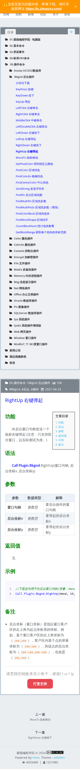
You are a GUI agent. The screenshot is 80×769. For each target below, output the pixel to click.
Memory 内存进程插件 (27, 276)
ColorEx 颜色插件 (24, 245)
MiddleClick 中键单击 (29, 120)
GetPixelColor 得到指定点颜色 (34, 164)
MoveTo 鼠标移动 (27, 158)
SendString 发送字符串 (30, 189)
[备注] (2, 610)
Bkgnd (15, 389)
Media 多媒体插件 (24, 269)
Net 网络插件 (21, 288)
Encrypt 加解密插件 (25, 257)
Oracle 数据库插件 (24, 300)
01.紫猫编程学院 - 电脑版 (24, 39)
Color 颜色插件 (22, 238)
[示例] (2, 570)
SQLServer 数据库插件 (27, 313)
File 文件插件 (21, 263)
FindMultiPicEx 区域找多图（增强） (38, 207)
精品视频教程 (17, 356)
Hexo (35, 757)
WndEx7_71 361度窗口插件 (30, 344)
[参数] (2, 483)
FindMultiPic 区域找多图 (31, 201)
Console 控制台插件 (25, 251)
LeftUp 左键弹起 (26, 139)
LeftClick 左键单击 (27, 108)
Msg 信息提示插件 (24, 282)
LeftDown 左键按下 (28, 133)
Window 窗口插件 (24, 338)
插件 (36, 389)
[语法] (2, 452)
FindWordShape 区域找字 (32, 220)
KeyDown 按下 (25, 95)
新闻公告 (14, 350)
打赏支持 (40, 683)
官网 (6, 14)
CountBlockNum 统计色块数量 (35, 226)
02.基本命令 (16, 46)
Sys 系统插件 (21, 319)
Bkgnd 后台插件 (23, 77)
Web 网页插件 (21, 332)
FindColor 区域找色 (28, 170)
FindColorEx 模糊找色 (29, 176)
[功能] (2, 415)
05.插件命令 (16, 64)
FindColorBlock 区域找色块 (32, 213)
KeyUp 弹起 (23, 102)
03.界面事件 (16, 52)
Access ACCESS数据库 (26, 70)
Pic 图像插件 (20, 307)
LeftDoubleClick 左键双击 (31, 126)
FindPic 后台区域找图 (29, 195)
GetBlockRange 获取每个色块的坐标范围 (41, 232)
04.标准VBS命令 (19, 58)
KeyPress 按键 (24, 89)
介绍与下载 (23, 83)
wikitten (59, 757)
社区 (43, 14)
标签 (31, 14)
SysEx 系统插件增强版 (26, 325)
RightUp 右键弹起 (27, 151)
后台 (26, 389)
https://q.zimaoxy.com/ (44, 9)
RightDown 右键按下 (29, 145)
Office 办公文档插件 (25, 294)
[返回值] (2, 544)
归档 (19, 14)
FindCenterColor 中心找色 (32, 182)
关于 (56, 14)
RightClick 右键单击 (28, 114)
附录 (11, 363)
